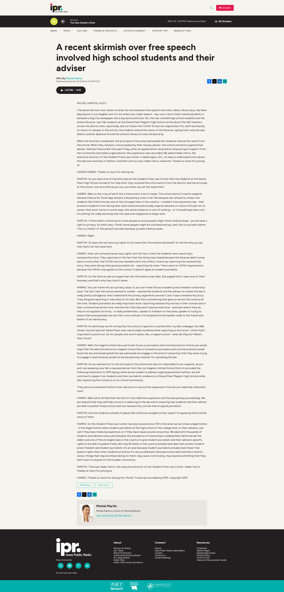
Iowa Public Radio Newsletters (170, 550)
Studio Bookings (163, 557)
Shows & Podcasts (105, 31)
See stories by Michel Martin (114, 515)
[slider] (67, 21)
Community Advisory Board (127, 555)
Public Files (119, 560)
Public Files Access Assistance (128, 562)
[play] (54, 21)
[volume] (62, 21)
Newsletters (182, 31)
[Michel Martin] (86, 513)
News (53, 31)
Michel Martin (74, 78)
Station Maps (203, 550)
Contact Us (160, 555)
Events (158, 548)
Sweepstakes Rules (206, 552)
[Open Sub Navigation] (59, 31)
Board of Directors (123, 552)
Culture (82, 31)
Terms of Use (203, 557)
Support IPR (160, 31)
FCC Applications (122, 557)
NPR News (85, 485)
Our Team (118, 550)
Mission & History (122, 548)
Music (67, 31)
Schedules (202, 548)
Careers (159, 552)
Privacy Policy (203, 555)
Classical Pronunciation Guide (211, 560)
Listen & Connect (135, 31)
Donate (226, 7)
